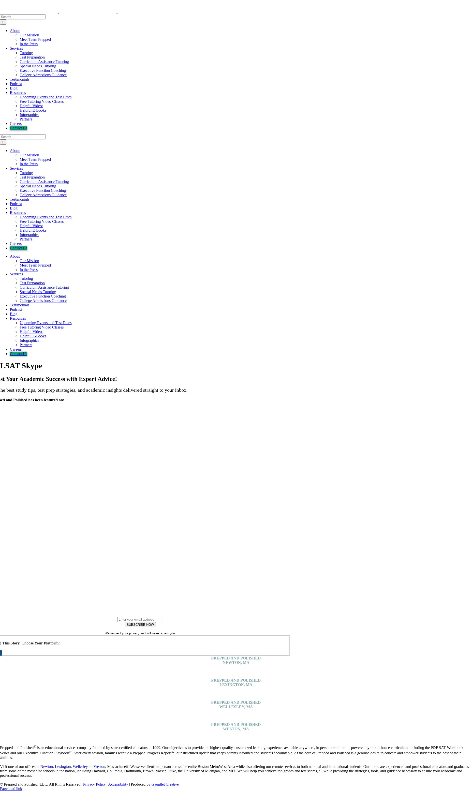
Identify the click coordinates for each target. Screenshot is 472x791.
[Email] (1, 653)
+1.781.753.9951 (236, 676)
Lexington (63, 766)
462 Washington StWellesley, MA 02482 (236, 713)
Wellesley (80, 766)
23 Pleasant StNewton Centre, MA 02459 (236, 669)
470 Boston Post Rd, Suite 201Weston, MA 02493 (236, 735)
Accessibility (118, 784)
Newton (46, 766)
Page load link (11, 789)
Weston (99, 766)
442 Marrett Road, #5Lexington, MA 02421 (236, 691)
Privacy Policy (94, 784)
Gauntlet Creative (165, 784)
